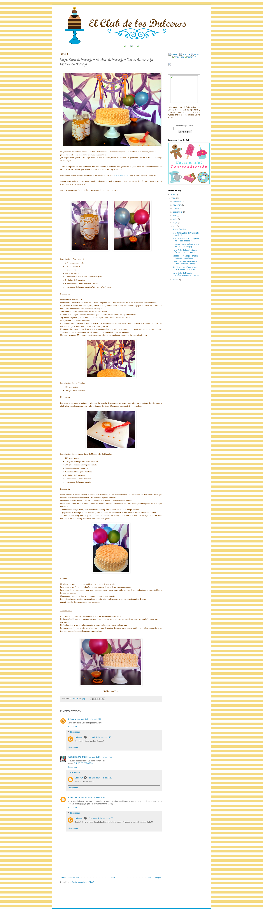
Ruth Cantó (72, 797)
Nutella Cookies (179, 229)
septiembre (178, 212)
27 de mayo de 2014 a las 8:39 (100, 818)
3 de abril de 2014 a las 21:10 (100, 778)
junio (175, 219)
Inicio (113, 878)
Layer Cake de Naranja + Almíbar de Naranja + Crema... (186, 274)
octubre (176, 208)
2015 (173, 195)
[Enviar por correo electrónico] (91, 698)
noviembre (177, 205)
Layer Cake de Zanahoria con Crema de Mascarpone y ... (185, 251)
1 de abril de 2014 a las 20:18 (89, 719)
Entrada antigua (154, 878)
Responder (72, 727)
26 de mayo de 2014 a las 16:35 (91, 797)
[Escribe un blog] (94, 698)
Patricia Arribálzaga (121, 175)
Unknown (72, 719)
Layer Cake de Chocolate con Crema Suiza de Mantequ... (185, 263)
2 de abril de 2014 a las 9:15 (99, 737)
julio (175, 216)
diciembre (177, 201)
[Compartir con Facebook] (100, 698)
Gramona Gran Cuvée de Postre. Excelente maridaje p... (186, 245)
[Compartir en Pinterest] (103, 698)
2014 (173, 198)
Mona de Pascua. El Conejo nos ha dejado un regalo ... (186, 240)
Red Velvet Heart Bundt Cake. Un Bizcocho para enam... (185, 268)
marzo (176, 280)
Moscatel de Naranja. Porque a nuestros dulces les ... (185, 257)
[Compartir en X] (97, 698)
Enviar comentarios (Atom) (83, 882)
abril (175, 226)
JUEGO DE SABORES (77, 757)
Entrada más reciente (70, 878)
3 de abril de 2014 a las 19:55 (100, 757)
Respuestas (75, 732)
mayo (175, 223)
